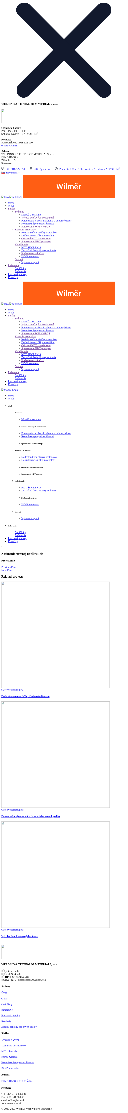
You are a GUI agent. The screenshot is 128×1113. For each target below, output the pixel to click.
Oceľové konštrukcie (12, 689)
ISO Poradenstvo (10, 1068)
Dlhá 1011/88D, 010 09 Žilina (17, 1081)
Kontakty (6, 1021)
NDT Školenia (9, 1051)
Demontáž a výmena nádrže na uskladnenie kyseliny (30, 816)
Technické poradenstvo (13, 1045)
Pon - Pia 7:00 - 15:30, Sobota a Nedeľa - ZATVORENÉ (89, 169)
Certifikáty (6, 1004)
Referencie (7, 1009)
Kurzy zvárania (9, 1056)
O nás (4, 998)
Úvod (4, 992)
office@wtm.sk (9, 145)
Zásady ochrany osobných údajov (19, 1026)
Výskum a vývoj (10, 1039)
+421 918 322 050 (15, 169)
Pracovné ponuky (10, 1015)
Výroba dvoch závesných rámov (19, 936)
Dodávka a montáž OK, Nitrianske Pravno (25, 696)
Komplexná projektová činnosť (17, 1062)
